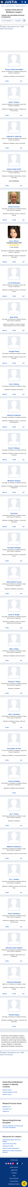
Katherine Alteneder (14, 982)
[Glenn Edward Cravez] (14, 573)
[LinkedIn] (6, 1163)
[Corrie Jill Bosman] (14, 274)
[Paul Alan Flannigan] (14, 539)
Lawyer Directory (10, 6)
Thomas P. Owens (14, 681)
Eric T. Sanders (14, 879)
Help (14, 1175)
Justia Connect (14, 1167)
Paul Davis (14, 513)
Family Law (6, 1111)
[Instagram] (13, 1163)
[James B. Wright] (14, 605)
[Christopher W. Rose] (14, 739)
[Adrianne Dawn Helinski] (14, 939)
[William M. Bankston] (14, 837)
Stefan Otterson (14, 207)
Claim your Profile (8, 1146)
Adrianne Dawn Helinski (14, 948)
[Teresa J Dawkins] (14, 772)
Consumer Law (7, 1109)
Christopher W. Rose (14, 748)
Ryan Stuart (14, 317)
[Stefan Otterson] (14, 198)
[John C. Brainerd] (14, 705)
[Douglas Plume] (14, 342)
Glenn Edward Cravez (14, 582)
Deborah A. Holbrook (14, 136)
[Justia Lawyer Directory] (22, 1163)
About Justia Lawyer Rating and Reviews (12, 1151)
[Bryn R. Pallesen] (14, 439)
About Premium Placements (11, 1148)
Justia (2, 6)
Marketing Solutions (14, 1184)
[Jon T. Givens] (14, 805)
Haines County (7, 1094)
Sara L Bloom (14, 241)
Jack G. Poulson (14, 102)
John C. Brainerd (14, 714)
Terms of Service (14, 1178)
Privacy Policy (14, 1181)
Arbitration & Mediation (21, 6)
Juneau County (7, 1090)
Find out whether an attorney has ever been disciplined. (13, 1126)
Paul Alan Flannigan (14, 548)
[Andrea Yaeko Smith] (14, 160)
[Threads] (15, 1163)
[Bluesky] (17, 1163)
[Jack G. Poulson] (14, 93)
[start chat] (24, 1183)
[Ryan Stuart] (14, 308)
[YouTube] (8, 1163)
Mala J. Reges (14, 649)
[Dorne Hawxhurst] (14, 904)
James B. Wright (14, 615)
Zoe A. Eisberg (14, 384)
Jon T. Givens (14, 814)
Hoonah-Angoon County (10, 1092)
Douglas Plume (14, 351)
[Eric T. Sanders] (14, 870)
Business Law (6, 1106)
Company (14, 1173)
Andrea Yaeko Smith (14, 169)
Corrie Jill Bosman (14, 283)
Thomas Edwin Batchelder (14, 69)
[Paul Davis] (14, 504)
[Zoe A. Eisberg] (14, 375)
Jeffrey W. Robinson (14, 415)
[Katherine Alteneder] (14, 973)
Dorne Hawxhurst (14, 913)
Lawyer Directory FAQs (9, 1143)
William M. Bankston (14, 847)
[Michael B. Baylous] (14, 472)
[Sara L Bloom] (14, 232)
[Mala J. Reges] (14, 640)
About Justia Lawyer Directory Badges (12, 1140)
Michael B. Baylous (14, 481)
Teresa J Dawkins (14, 781)
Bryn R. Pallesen (14, 448)
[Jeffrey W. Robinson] (14, 406)
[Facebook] (11, 1163)
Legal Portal (14, 1170)
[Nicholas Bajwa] (14, 1006)
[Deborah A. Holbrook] (14, 127)
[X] (20, 1163)
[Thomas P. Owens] (14, 672)
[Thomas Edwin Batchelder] (14, 60)
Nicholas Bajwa (14, 1015)
